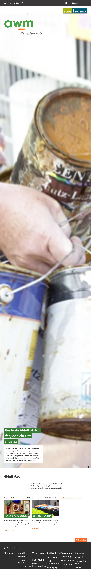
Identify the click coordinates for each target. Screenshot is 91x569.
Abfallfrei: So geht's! (23, 555)
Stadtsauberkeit (53, 553)
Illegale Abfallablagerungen (53, 562)
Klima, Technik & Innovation (66, 565)
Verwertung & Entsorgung (38, 556)
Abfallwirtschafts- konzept (81, 562)
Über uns (79, 553)
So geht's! (36, 528)
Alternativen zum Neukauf (24, 561)
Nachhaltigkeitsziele (67, 560)
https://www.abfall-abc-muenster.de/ (71, 498)
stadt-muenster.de (14, 548)
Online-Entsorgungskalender (38, 565)
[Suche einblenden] (66, 3)
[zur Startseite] (75, 10)
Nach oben (82, 540)
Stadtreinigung (52, 557)
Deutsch (75, 3)
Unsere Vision (79, 557)
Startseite (8, 553)
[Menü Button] (85, 3)
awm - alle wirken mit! (13, 3)
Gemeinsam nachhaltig (66, 555)
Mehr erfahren (9, 530)
